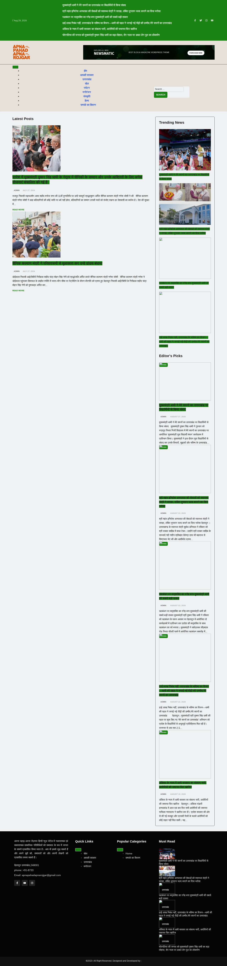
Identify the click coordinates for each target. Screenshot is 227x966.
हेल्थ (87, 100)
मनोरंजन (87, 92)
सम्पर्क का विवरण (88, 104)
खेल (87, 83)
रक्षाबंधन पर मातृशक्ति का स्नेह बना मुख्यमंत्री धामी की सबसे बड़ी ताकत (95, 16)
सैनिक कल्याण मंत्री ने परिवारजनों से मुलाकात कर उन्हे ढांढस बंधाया (57, 263)
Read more (18, 210)
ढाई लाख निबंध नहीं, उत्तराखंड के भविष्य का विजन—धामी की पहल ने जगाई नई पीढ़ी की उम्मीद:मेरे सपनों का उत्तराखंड (117, 22)
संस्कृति (86, 96)
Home (129, 853)
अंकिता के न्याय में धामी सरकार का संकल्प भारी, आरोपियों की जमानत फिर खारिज (99, 28)
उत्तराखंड (86, 79)
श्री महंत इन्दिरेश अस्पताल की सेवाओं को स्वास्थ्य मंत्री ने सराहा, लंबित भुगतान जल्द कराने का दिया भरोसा (111, 11)
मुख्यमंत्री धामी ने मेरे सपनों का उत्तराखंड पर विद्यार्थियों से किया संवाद (94, 5)
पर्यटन (87, 87)
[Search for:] (169, 88)
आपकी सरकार (87, 74)
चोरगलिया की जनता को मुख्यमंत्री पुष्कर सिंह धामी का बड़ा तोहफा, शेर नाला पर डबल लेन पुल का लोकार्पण (111, 34)
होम (85, 70)
